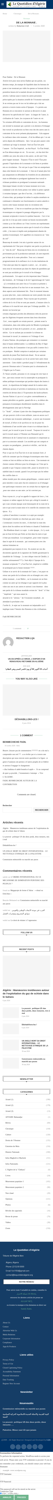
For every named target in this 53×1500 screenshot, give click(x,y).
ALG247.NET (26, 1301)
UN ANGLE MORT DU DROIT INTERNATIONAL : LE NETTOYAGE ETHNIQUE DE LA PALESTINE (35, 1044)
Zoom (27, 1228)
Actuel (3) (27, 1111)
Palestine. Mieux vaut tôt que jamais (19, 1430)
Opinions (27, 1199)
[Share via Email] (40, 628)
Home (5, 14)
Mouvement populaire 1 (27, 1181)
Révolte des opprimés (27, 1211)
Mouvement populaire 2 (27, 1187)
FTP (4, 1494)
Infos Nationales (27, 1164)
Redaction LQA (23, 26)
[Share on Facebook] (33, 628)
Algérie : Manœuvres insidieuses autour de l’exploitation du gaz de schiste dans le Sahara (26, 993)
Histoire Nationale (27, 1152)
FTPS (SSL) (13, 1494)
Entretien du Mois (27, 1146)
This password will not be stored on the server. (18, 1485)
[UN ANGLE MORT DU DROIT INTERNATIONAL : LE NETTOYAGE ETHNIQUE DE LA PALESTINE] (11, 1045)
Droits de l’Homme (27, 1140)
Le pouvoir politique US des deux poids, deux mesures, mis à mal (36, 1010)
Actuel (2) (27, 1105)
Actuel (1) (27, 1099)
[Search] (50, 4)
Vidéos (27, 1222)
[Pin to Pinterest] (38, 628)
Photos (27, 1205)
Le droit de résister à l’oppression (24, 920)
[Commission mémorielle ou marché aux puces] (11, 1063)
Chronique (17, 14)
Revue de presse (27, 1217)
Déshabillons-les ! (26, 719)
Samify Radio (26, 1309)
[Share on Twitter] (35, 628)
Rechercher (7, 805)
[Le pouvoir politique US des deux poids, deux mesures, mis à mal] (11, 1012)
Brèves (27, 1123)
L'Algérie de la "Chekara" (27, 1170)
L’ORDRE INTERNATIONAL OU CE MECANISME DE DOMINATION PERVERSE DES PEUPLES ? (23, 880)
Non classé (27, 1193)
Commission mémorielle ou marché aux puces (20, 860)
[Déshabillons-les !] (26, 700)
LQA (48, 1440)
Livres (27, 1176)
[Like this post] (30, 628)
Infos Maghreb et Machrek (27, 1158)
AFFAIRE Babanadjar (27, 1117)
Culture (27, 1135)
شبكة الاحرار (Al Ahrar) (26, 1294)
